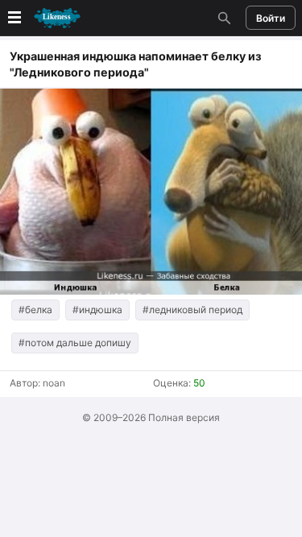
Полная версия (184, 417)
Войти (270, 18)
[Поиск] (222, 17)
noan (54, 383)
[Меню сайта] (42, 18)
